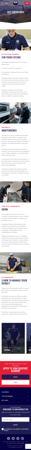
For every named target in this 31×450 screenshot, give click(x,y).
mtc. (22, 443)
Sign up (15, 425)
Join (27, 3)
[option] (13, 338)
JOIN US (15, 377)
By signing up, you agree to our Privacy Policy (16, 429)
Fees (15, 382)
